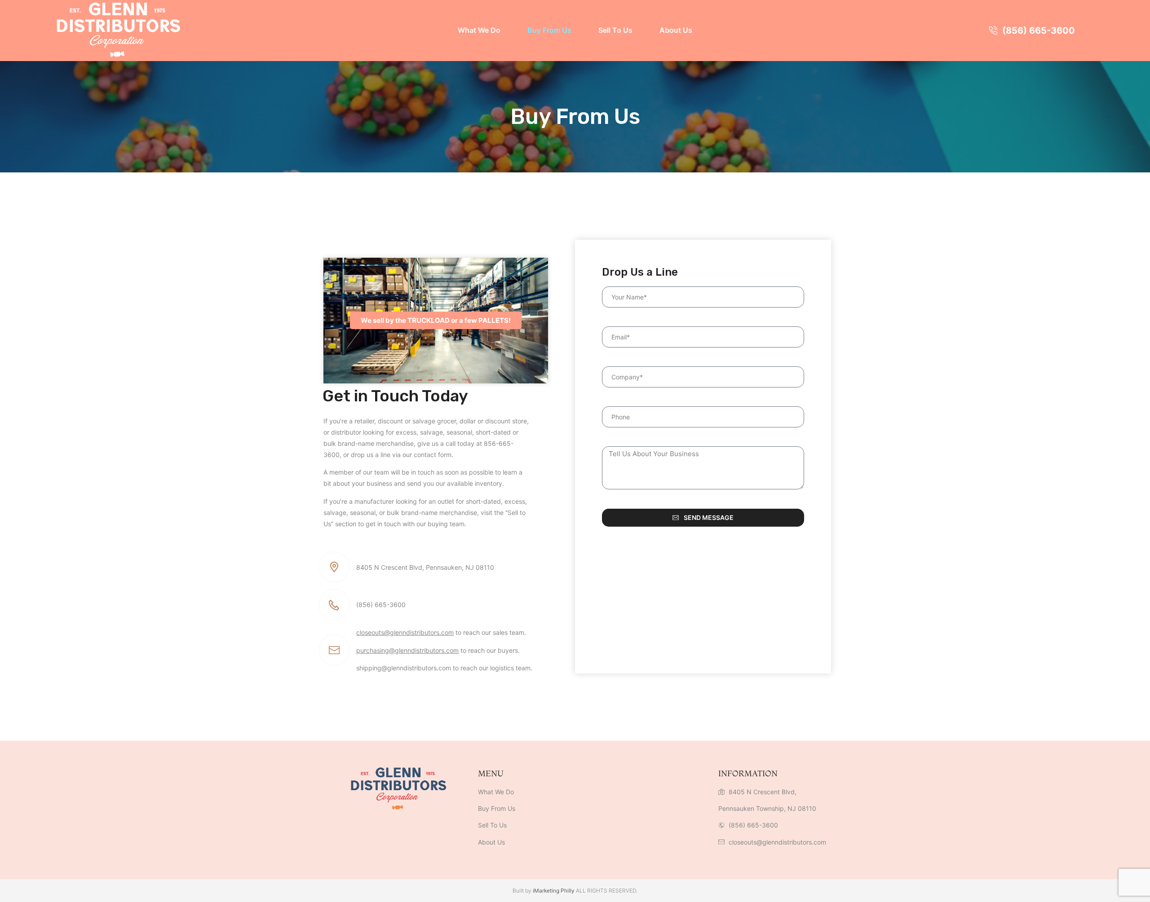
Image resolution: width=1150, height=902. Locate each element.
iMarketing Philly (554, 890)
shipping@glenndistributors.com (403, 668)
